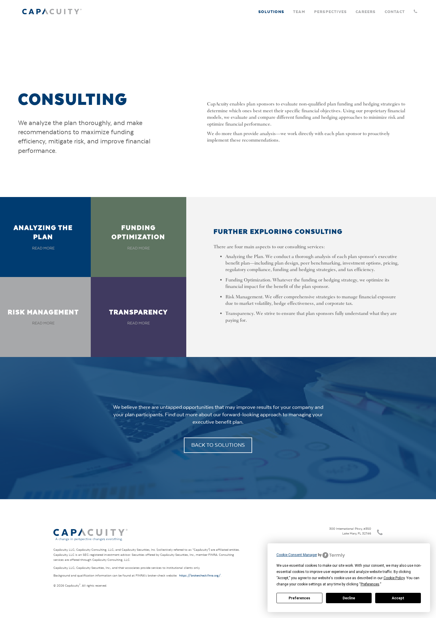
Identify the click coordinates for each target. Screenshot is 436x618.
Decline (349, 598)
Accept (398, 598)
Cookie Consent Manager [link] (296, 555)
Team (299, 11)
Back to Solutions (218, 445)
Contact (395, 11)
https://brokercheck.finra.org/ (200, 575)
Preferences (299, 598)
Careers (365, 11)
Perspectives (330, 11)
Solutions (271, 11)
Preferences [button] (370, 584)
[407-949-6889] (414, 9)
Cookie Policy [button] (394, 578)
